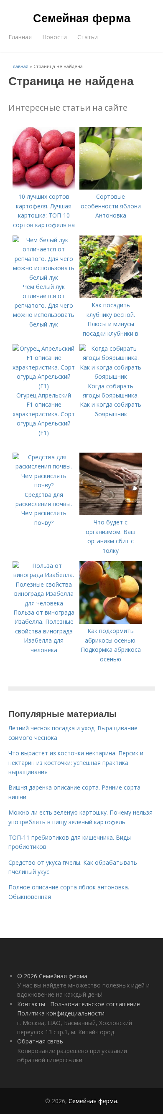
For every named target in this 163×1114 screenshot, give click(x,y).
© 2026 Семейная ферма (52, 976)
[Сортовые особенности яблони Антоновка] (110, 187)
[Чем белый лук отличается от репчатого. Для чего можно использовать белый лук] (44, 277)
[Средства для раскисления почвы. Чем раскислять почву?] (44, 485)
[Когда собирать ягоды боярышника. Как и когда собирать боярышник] (110, 376)
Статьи (87, 37)
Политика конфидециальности (60, 1013)
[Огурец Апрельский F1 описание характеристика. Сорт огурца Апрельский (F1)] (44, 386)
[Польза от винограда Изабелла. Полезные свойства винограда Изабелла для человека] (44, 603)
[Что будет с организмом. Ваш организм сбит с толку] (110, 513)
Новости (54, 37)
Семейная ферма (81, 17)
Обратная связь (40, 1041)
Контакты (31, 1004)
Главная (20, 37)
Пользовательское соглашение (95, 1004)
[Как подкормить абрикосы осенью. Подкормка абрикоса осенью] (110, 621)
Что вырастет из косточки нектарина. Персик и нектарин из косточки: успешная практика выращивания (75, 762)
